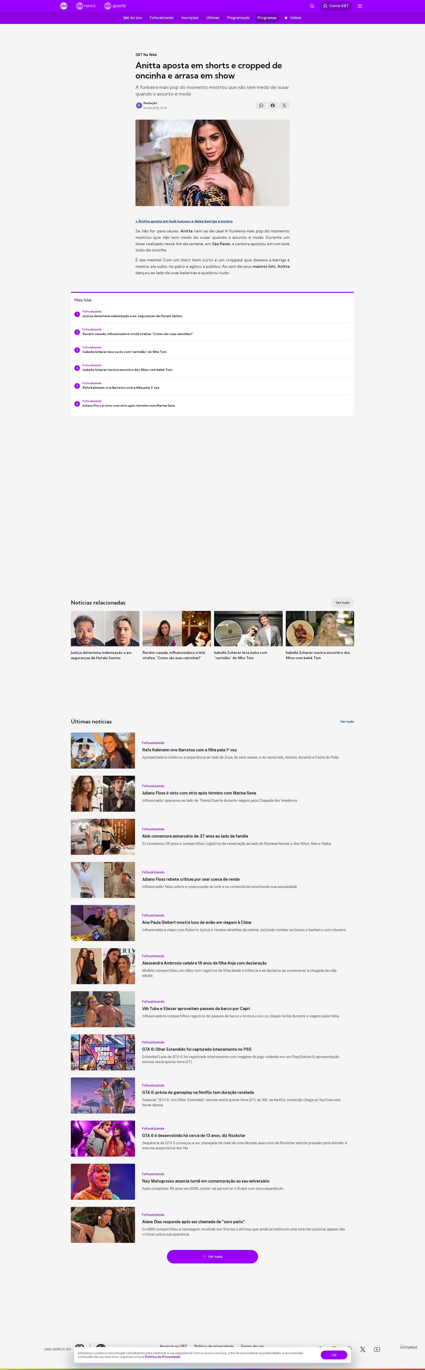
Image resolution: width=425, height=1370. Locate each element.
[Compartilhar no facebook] (272, 105)
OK (334, 1355)
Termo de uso (252, 1346)
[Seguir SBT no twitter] (362, 1349)
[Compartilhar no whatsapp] (261, 105)
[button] (105, 642)
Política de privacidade (214, 1346)
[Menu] (360, 6)
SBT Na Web (146, 54)
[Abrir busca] (312, 6)
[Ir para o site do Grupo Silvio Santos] (67, 1349)
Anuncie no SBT (173, 1346)
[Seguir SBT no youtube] (377, 1349)
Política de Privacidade (162, 1357)
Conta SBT (339, 6)
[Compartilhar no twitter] (284, 105)
